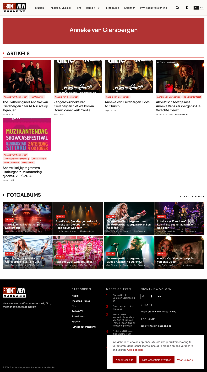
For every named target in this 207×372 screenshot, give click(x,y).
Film (74, 305)
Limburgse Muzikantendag (16, 158)
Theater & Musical (81, 300)
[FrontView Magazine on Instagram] (143, 296)
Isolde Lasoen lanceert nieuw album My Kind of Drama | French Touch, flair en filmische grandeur (124, 320)
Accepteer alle (124, 360)
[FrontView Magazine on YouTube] (159, 296)
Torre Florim (27, 162)
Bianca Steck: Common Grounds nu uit (124, 298)
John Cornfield (39, 158)
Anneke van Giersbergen (15, 97)
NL (196, 7)
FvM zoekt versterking (84, 326)
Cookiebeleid (135, 349)
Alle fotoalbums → (192, 196)
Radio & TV (77, 311)
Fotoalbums (78, 316)
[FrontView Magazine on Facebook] (151, 296)
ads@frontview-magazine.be (156, 325)
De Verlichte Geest (192, 97)
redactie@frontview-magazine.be (158, 311)
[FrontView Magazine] (14, 292)
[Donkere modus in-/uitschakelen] (187, 8)
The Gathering (37, 97)
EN (201, 7)
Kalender (76, 321)
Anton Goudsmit (11, 162)
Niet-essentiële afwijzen (156, 360)
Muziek (75, 295)
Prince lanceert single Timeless (124, 307)
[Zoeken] (177, 8)
